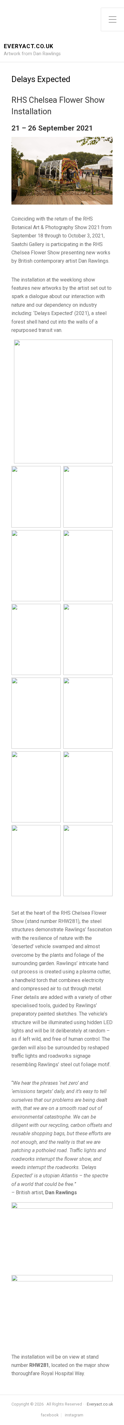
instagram (74, 1415)
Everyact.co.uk (28, 46)
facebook (50, 1415)
